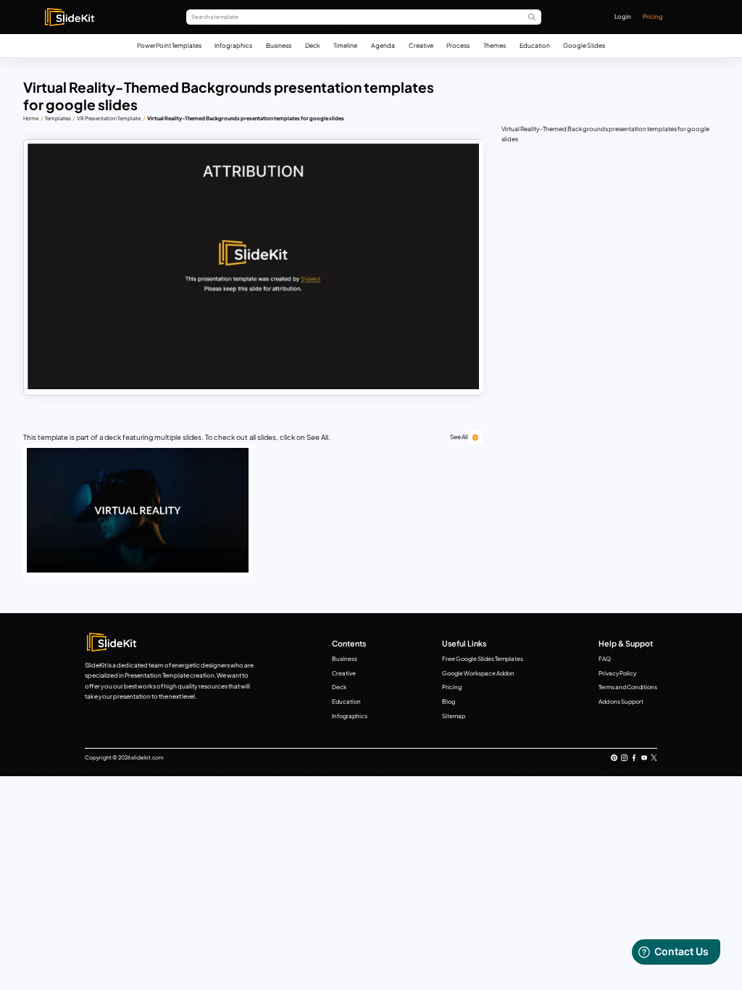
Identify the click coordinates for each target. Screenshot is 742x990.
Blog (448, 701)
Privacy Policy (617, 673)
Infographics (233, 45)
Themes (494, 45)
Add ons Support (621, 701)
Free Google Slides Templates (482, 658)
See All (459, 437)
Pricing (653, 16)
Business (278, 45)
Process (458, 45)
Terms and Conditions (628, 687)
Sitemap (453, 716)
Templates (58, 118)
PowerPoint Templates (169, 45)
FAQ (605, 658)
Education (535, 45)
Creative (421, 45)
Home (30, 118)
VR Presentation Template (109, 118)
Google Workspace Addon (478, 673)
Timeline (345, 45)
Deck (312, 45)
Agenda (383, 45)
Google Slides (584, 45)
